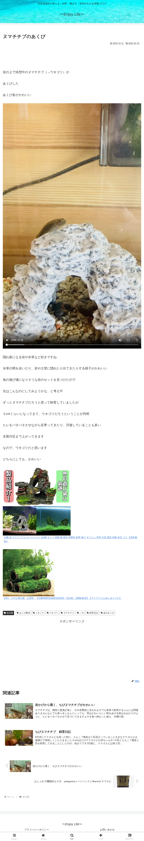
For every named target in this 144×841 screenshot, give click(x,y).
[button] (133, 595)
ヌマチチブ (69, 613)
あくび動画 (24, 613)
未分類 (10, 613)
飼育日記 (94, 613)
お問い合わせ (107, 829)
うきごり (39, 613)
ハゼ (82, 613)
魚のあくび (108, 613)
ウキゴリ (54, 613)
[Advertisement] (72, 56)
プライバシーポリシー (36, 829)
